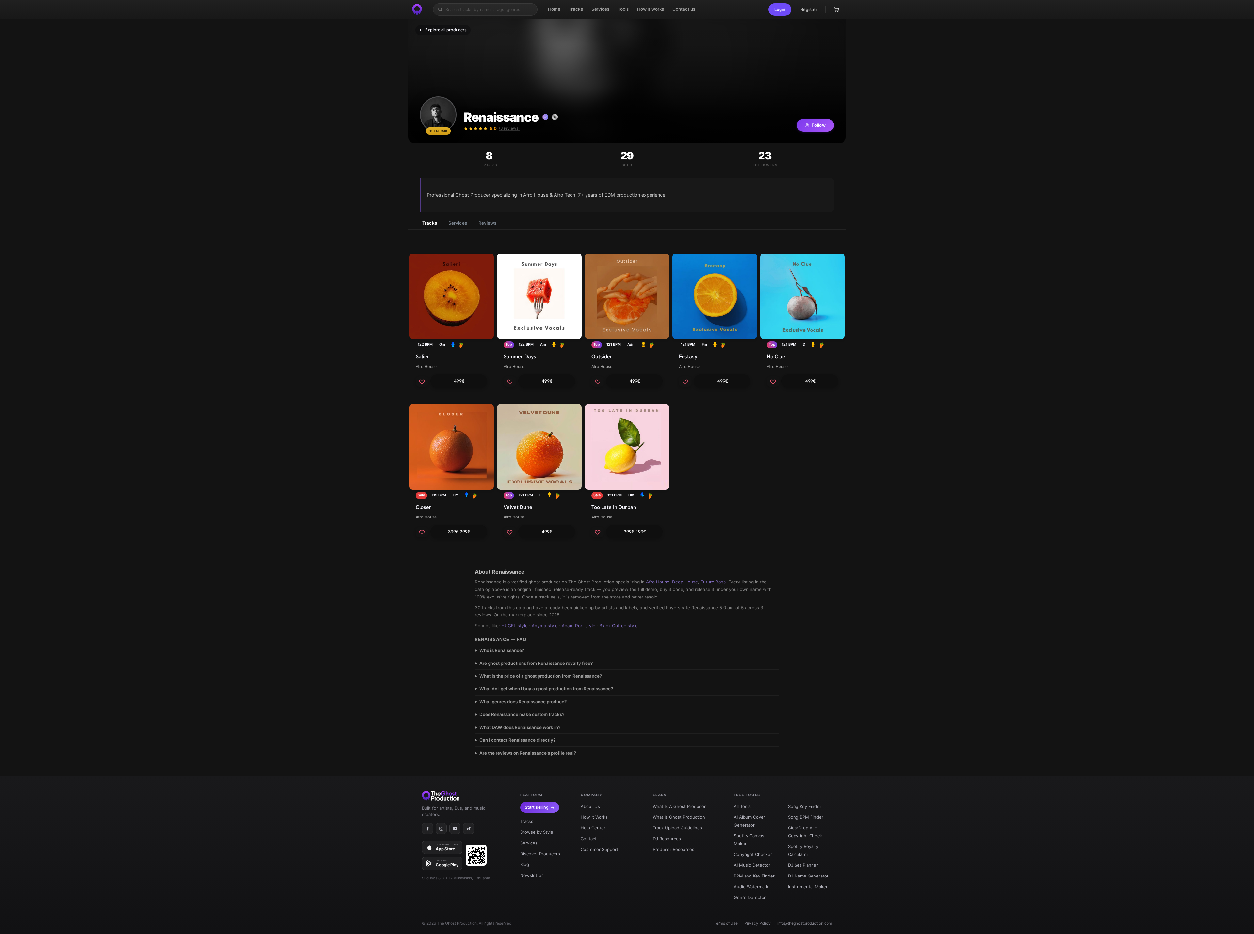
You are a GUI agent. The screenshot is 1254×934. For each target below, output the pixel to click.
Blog (524, 864)
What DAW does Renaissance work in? (519, 727)
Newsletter (531, 875)
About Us (590, 806)
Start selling (537, 807)
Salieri (423, 356)
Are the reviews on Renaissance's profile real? (527, 753)
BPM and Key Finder (754, 875)
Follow (819, 125)
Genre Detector (750, 897)
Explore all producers (443, 29)
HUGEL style (514, 625)
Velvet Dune (518, 507)
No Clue (776, 356)
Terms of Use (726, 923)
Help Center (593, 827)
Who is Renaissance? (501, 650)
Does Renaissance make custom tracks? (521, 714)
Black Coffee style (618, 625)
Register (808, 9)
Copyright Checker (753, 854)
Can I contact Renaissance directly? (517, 740)
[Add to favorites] (422, 381)
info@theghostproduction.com (804, 923)
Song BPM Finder (805, 817)
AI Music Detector (752, 865)
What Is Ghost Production (679, 817)
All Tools (742, 806)
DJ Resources (667, 838)
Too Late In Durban (613, 507)
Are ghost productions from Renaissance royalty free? (536, 663)
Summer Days (520, 356)
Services (457, 223)
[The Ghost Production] (417, 9)
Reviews (487, 223)
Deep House (685, 581)
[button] (779, 9)
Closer (423, 507)
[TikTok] (468, 828)
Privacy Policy (757, 923)
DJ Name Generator (808, 875)
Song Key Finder (804, 806)
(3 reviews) (509, 128)
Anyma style (545, 625)
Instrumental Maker (808, 886)
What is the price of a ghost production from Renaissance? (540, 676)
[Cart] (836, 9)
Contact (589, 838)
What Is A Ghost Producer (679, 806)
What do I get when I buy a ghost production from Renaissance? (546, 688)
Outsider (601, 356)
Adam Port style (578, 625)
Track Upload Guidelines (677, 827)
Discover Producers (540, 853)
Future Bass (713, 581)
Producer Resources (673, 849)
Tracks (429, 223)
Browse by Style (536, 832)
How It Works (594, 817)
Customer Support (599, 849)
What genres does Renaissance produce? (523, 701)
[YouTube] (454, 828)
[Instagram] (441, 828)
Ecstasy (688, 356)
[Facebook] (427, 828)
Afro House (426, 366)
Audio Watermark (751, 886)
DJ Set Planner (803, 865)
